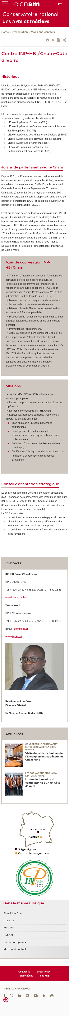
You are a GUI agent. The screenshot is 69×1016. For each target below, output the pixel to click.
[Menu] (5, 4)
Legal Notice (44, 971)
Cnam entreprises (14, 942)
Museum (8, 927)
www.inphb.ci (13, 636)
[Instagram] (52, 995)
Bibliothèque (26, 975)
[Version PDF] (59, 40)
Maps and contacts (43, 32)
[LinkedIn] (19, 995)
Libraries (8, 920)
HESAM (8, 934)
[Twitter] (11, 995)
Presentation (20, 32)
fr (60, 4)
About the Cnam (13, 913)
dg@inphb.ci (21, 628)
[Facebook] (4, 995)
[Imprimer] (47, 40)
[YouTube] (36, 995)
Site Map (44, 975)
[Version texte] (53, 40)
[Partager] (64, 40)
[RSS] (44, 995)
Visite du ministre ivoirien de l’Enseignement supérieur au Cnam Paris (44, 756)
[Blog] (27, 995)
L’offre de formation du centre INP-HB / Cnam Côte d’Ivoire (42, 782)
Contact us (24, 971)
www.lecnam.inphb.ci (17, 597)
